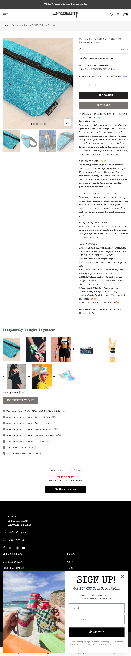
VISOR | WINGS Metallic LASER (22, 454)
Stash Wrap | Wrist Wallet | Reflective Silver (30, 436)
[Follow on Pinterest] (17, 548)
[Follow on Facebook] (4, 548)
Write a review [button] (65, 489)
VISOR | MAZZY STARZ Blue (19, 448)
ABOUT (70, 562)
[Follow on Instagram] (10, 548)
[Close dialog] (123, 577)
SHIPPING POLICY (13, 562)
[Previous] (10, 83)
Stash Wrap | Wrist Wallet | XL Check (25, 442)
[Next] (66, 83)
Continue (96, 632)
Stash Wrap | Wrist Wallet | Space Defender (29, 430)
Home (5, 25)
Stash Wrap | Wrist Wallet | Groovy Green (28, 417)
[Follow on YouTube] (23, 548)
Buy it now (103, 105)
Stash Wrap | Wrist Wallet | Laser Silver (27, 423)
